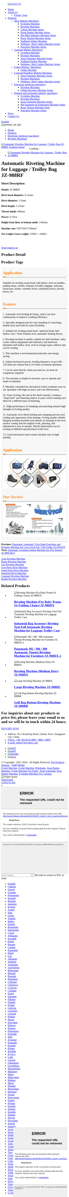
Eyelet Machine (9, 768)
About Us (13, 12)
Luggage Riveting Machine (15, 576)
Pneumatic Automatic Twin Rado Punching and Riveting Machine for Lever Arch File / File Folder (33, 546)
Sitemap (5, 765)
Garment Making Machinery (28, 49)
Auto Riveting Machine (13, 558)
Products (12, 18)
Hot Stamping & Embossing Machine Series (43, 104)
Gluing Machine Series (32, 29)
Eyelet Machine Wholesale (32, 768)
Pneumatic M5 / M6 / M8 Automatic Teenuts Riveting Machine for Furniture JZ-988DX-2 (37, 652)
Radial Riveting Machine (14, 579)
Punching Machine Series (33, 47)
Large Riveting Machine (37, 687)
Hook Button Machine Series (35, 32)
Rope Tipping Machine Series (36, 38)
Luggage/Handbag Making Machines (33, 73)
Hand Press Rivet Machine (14, 570)
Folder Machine (29, 70)
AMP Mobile (18, 765)
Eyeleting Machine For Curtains (35, 773)
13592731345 (8, 782)
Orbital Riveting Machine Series (37, 90)
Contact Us (13, 116)
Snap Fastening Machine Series (36, 58)
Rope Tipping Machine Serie (35, 107)
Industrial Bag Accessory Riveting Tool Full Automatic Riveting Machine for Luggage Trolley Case (37, 627)
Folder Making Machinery (27, 67)
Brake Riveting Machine (13, 561)
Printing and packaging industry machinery (36, 93)
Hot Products (57, 762)
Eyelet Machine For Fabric (25, 771)
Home (11, 9)
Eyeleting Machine (30, 23)
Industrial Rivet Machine (13, 573)
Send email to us (9, 247)
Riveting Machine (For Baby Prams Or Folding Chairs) (37, 603)
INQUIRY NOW (10, 728)
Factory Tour (20, 15)
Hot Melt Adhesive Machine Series (38, 35)
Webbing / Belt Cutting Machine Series (40, 44)
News (11, 113)
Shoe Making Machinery (26, 21)
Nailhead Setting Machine (34, 41)
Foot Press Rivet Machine (14, 567)
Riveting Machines (30, 26)
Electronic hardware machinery (30, 84)
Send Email (7, 779)
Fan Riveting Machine (12, 564)
